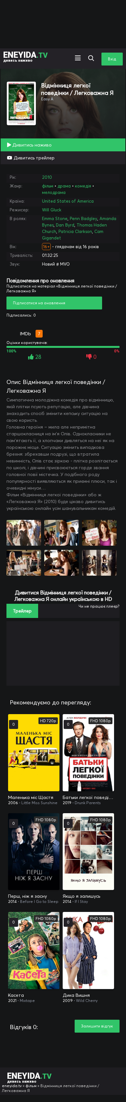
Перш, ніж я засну (27, 896)
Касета (16, 995)
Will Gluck (51, 209)
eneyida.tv (12, 1085)
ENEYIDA (25, 56)
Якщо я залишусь (81, 896)
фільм (47, 185)
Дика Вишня (76, 995)
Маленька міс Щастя (30, 797)
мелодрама (54, 192)
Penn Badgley (83, 218)
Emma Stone (55, 218)
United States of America (68, 201)
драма (64, 185)
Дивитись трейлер (33, 158)
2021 (12, 1000)
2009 (68, 1000)
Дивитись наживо (31, 145)
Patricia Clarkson (75, 231)
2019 (67, 802)
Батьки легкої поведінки (88, 797)
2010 (47, 177)
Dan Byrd (65, 224)
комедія (83, 185)
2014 (12, 901)
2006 (13, 802)
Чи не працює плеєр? (99, 606)
